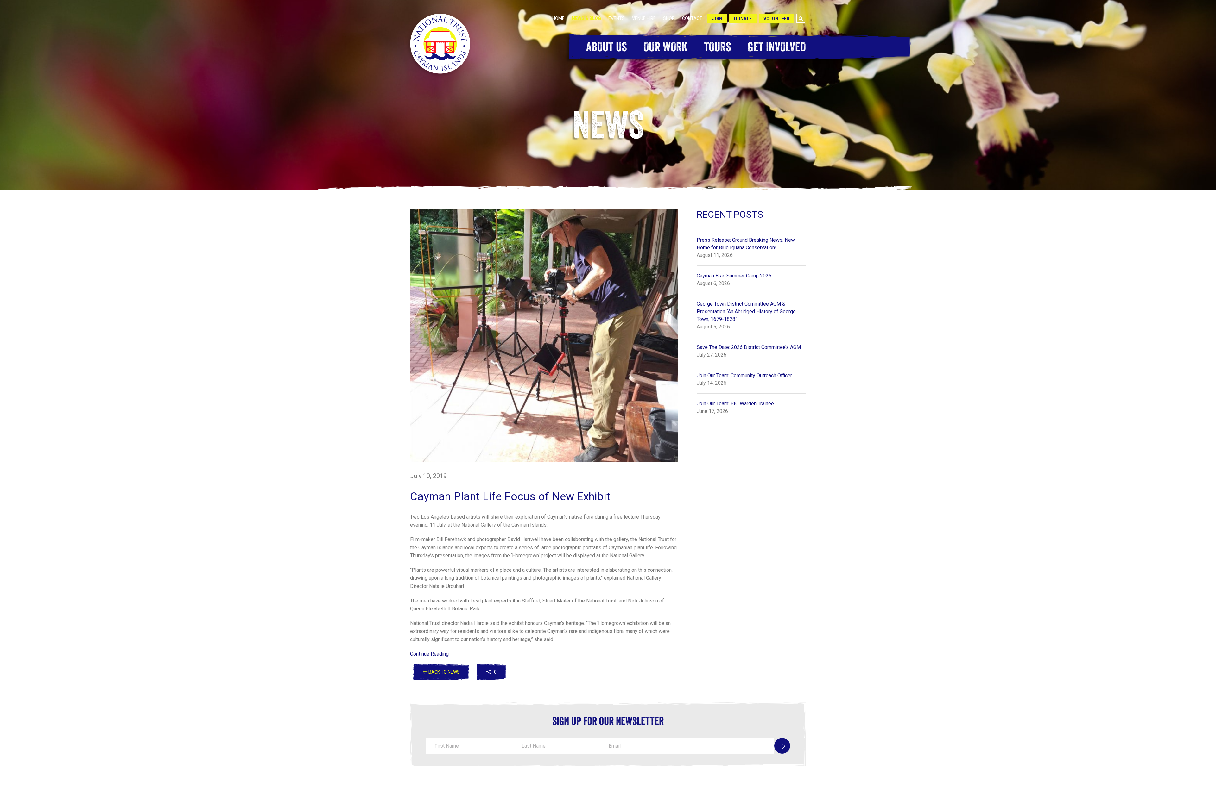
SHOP (669, 18)
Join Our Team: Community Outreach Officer (744, 375)
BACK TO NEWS (444, 672)
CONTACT (692, 18)
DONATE (743, 18)
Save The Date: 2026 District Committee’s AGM (749, 347)
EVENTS (616, 18)
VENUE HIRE (644, 18)
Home (558, 18)
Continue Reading (429, 654)
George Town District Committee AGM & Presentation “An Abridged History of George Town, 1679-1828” (746, 311)
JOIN (717, 18)
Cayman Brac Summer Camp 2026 (734, 276)
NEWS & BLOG (586, 18)
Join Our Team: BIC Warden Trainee (735, 404)
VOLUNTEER (776, 18)
